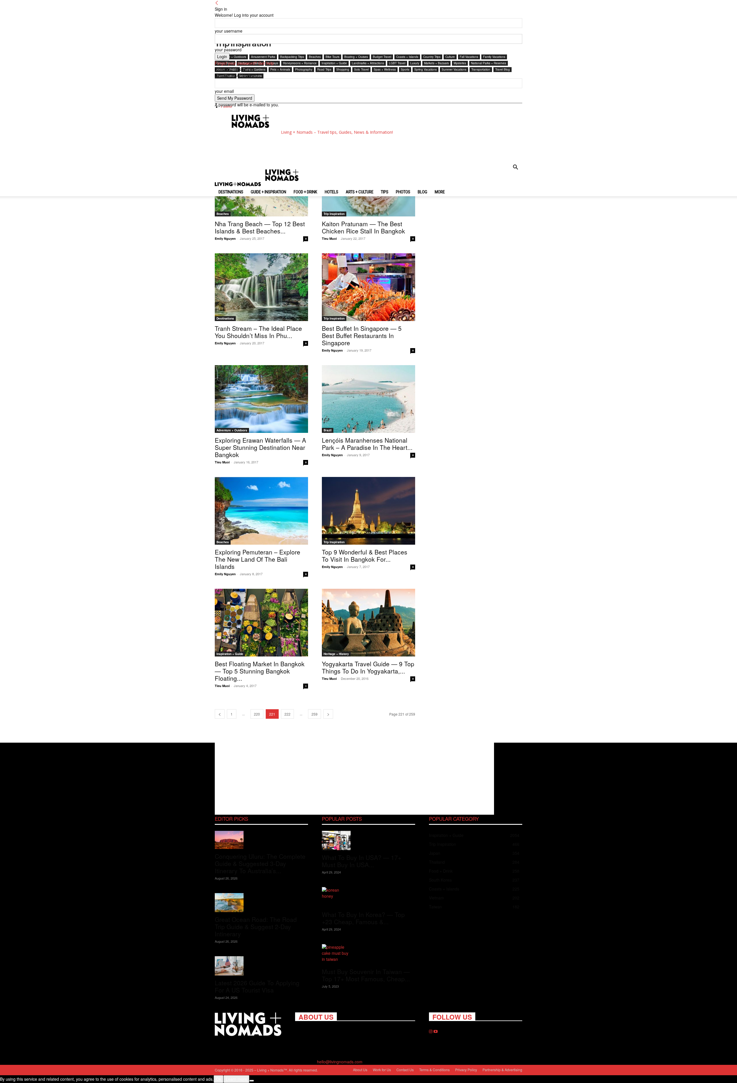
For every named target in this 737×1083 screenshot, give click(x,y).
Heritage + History (336, 654)
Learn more (236, 1079)
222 (287, 714)
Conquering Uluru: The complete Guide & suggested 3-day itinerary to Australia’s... (260, 863)
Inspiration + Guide (229, 654)
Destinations (231, 192)
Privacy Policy (466, 1069)
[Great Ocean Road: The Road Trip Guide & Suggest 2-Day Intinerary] (261, 902)
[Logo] (238, 184)
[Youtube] (436, 1031)
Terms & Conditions (434, 1069)
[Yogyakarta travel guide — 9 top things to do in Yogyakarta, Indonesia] (368, 622)
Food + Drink (305, 192)
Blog (422, 192)
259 (314, 714)
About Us (360, 1069)
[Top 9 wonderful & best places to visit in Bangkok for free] (368, 511)
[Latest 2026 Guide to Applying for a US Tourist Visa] (261, 966)
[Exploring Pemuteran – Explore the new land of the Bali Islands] (261, 511)
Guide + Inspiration (268, 192)
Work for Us (382, 1069)
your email (224, 91)
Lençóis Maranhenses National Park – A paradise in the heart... (367, 444)
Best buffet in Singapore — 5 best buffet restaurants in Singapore (362, 335)
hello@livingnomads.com (339, 1062)
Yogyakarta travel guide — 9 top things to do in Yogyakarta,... (368, 667)
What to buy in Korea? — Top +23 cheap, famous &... (363, 918)
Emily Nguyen (225, 238)
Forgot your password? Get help (244, 63)
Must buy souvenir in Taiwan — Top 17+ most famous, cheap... (366, 975)
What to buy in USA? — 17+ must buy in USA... (361, 861)
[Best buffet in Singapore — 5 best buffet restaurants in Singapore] (368, 287)
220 (257, 714)
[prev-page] (220, 714)
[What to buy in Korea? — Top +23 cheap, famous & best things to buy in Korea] (368, 897)
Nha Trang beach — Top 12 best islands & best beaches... (260, 227)
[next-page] (328, 714)
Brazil (328, 430)
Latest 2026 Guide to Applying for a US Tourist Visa (257, 986)
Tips (384, 192)
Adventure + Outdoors (231, 430)
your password (228, 49)
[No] (251, 1081)
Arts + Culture (359, 192)
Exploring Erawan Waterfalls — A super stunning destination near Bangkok (260, 447)
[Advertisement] (326, 149)
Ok (218, 1079)
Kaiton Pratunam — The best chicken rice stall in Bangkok (363, 227)
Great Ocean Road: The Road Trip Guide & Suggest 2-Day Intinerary (256, 926)
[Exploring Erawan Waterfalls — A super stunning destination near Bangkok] (261, 399)
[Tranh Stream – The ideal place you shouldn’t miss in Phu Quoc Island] (261, 287)
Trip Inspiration (334, 214)
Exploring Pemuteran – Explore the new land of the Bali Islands (257, 559)
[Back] (217, 3)
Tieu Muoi (329, 238)
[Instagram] (431, 1031)
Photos (403, 192)
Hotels (331, 192)
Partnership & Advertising (502, 1069)
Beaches (222, 214)
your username (228, 31)
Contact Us (405, 1069)
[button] (515, 168)
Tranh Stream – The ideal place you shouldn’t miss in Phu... (258, 332)
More (440, 192)
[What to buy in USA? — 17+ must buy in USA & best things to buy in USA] (368, 840)
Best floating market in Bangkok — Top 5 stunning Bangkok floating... (260, 670)
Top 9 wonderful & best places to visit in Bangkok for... (364, 555)
